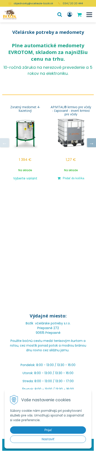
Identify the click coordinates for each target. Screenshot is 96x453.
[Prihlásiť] (69, 14)
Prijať (48, 430)
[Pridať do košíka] (71, 178)
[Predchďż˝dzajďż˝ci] (4, 142)
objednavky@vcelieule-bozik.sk (33, 3)
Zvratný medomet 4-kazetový (25, 108)
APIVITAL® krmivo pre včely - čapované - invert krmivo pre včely (71, 110)
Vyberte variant (25, 178)
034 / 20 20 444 (73, 3)
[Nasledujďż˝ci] (91, 142)
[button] (60, 14)
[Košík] (80, 14)
